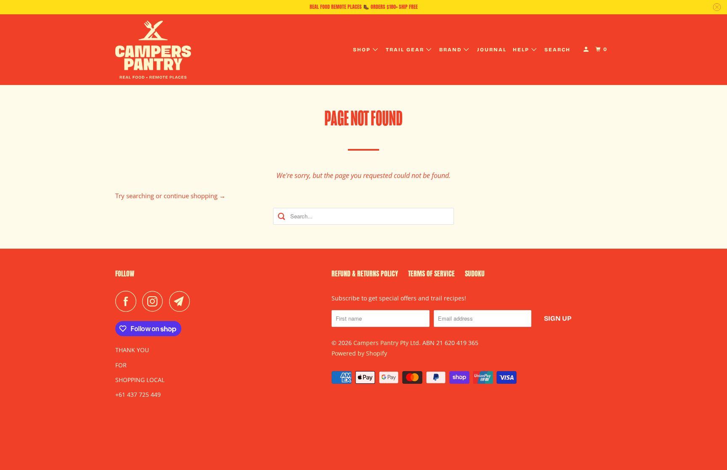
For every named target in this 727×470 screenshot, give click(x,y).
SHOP (363, 50)
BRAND (451, 50)
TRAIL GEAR (406, 50)
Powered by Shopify (359, 353)
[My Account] (587, 49)
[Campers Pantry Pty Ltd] (153, 49)
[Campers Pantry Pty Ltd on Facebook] (128, 301)
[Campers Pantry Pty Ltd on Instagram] (154, 301)
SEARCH (557, 50)
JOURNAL (492, 50)
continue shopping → (195, 195)
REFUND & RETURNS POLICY (365, 273)
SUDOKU (475, 273)
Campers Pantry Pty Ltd (386, 343)
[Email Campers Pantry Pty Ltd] (181, 301)
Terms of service (431, 273)
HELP (522, 50)
